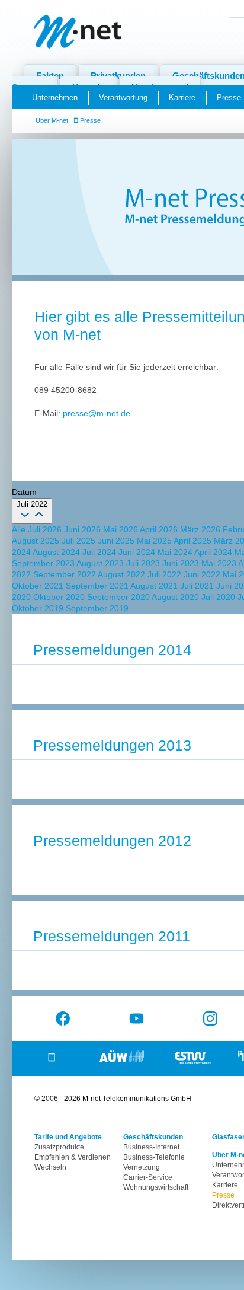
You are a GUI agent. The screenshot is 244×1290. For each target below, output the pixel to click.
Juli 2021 (198, 585)
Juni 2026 (83, 529)
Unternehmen (55, 97)
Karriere (182, 97)
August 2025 (37, 540)
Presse (90, 120)
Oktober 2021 (39, 585)
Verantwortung (123, 97)
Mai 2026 (121, 529)
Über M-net (52, 120)
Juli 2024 (100, 552)
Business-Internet (151, 1147)
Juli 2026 (46, 529)
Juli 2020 (219, 597)
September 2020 (119, 597)
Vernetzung (141, 1167)
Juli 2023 (144, 563)
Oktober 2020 (60, 597)
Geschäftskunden (153, 1137)
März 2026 (201, 529)
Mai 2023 (219, 563)
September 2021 (98, 585)
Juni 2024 (138, 552)
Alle (20, 529)
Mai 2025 (155, 540)
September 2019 (97, 608)
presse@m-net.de (96, 413)
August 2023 (101, 563)
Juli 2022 (165, 574)
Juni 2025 (117, 540)
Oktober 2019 (39, 608)
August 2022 (122, 574)
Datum (24, 492)
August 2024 (57, 552)
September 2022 (65, 574)
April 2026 (160, 529)
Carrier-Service (147, 1177)
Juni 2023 (181, 563)
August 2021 (155, 585)
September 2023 (44, 563)
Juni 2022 (203, 574)
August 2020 (176, 597)
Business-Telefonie (154, 1157)
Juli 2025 (80, 540)
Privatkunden (118, 76)
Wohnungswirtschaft (155, 1187)
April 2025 (194, 540)
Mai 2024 (176, 552)
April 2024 (214, 552)
